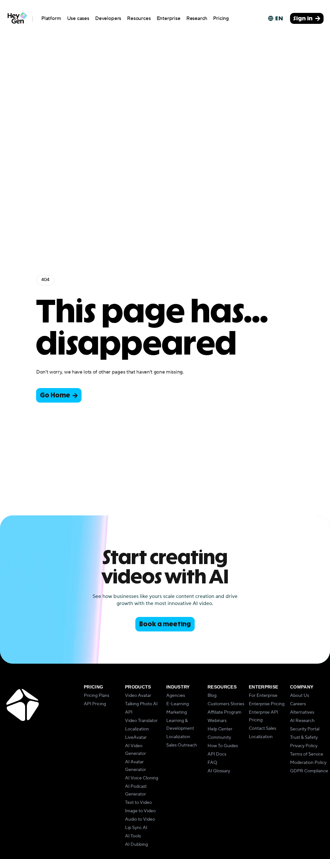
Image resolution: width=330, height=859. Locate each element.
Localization (137, 729)
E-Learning (177, 704)
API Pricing (95, 704)
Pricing (221, 18)
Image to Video (140, 811)
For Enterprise (263, 695)
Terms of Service (306, 754)
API (128, 712)
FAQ (212, 763)
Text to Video (138, 802)
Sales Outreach (181, 745)
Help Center (220, 729)
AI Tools (133, 836)
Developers (108, 18)
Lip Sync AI (136, 828)
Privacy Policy (303, 746)
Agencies (175, 695)
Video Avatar (138, 695)
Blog (212, 695)
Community (219, 737)
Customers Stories (226, 704)
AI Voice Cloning (141, 778)
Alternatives (302, 712)
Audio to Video (140, 819)
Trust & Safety (304, 737)
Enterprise (168, 18)
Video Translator (141, 721)
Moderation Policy (308, 763)
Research (197, 18)
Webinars (217, 721)
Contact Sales (262, 728)
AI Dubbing (136, 844)
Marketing (176, 712)
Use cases (78, 18)
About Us (299, 695)
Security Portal (304, 729)
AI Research (302, 721)
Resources (138, 18)
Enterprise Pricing (267, 704)
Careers (298, 704)
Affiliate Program (224, 712)
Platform (51, 18)
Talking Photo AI (141, 704)
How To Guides (223, 746)
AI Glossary (219, 771)
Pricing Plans (96, 695)
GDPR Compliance (309, 771)
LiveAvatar (136, 737)
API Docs (217, 754)
